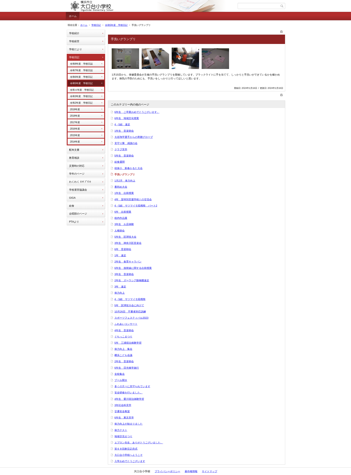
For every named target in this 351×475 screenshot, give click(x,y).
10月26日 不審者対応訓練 (130, 311)
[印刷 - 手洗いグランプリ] (281, 31)
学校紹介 (74, 33)
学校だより (75, 49)
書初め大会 (120, 186)
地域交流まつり (123, 436)
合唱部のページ (78, 213)
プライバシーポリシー (167, 471)
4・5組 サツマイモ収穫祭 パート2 (135, 205)
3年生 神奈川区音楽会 (127, 243)
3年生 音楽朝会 (124, 274)
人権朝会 (119, 230)
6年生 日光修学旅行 (126, 367)
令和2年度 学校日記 (81, 102)
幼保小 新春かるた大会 (128, 168)
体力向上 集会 (123, 348)
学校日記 (96, 25)
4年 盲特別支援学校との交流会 (133, 199)
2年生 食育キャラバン (127, 261)
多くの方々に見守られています (132, 386)
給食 (71, 205)
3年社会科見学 (122, 405)
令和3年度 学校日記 (81, 96)
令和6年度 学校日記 (81, 77)
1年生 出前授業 (124, 193)
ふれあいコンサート (125, 324)
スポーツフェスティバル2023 (131, 317)
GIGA (72, 197)
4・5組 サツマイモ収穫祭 (130, 299)
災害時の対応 (76, 165)
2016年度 (75, 128)
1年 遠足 (120, 255)
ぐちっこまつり (123, 336)
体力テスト (120, 430)
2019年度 (75, 109)
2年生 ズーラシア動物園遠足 (131, 280)
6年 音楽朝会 (122, 249)
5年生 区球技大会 (125, 236)
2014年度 (75, 141)
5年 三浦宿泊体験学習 (127, 342)
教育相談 (74, 157)
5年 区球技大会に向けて (129, 305)
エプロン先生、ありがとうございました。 (138, 442)
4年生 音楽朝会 (124, 330)
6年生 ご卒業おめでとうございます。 (136, 112)
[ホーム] (152, 6)
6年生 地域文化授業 (126, 118)
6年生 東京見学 (124, 417)
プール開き (120, 380)
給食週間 (119, 161)
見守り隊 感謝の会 (125, 143)
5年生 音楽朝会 (124, 155)
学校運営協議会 (78, 189)
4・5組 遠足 (122, 124)
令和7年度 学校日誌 (81, 70)
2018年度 (75, 115)
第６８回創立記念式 (125, 448)
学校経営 (74, 41)
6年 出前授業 (122, 211)
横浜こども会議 (123, 355)
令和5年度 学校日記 (116, 25)
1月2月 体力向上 (124, 180)
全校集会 (119, 373)
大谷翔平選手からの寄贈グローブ (133, 137)
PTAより (74, 221)
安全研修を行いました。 (128, 392)
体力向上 (119, 292)
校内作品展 (120, 218)
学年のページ (76, 173)
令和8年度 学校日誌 (81, 63)
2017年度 (75, 122)
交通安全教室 (122, 411)
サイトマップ (209, 471)
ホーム (73, 16)
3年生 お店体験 (124, 224)
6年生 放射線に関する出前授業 (133, 268)
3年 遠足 (120, 286)
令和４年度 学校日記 (82, 89)
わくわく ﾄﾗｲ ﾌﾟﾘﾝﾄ (80, 181)
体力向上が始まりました (128, 423)
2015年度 (75, 135)
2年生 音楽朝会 (124, 361)
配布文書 (74, 149)
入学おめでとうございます (129, 461)
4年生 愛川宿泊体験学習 (129, 398)
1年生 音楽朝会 (124, 130)
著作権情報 (191, 471)
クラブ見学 (120, 149)
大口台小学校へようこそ (128, 454)
